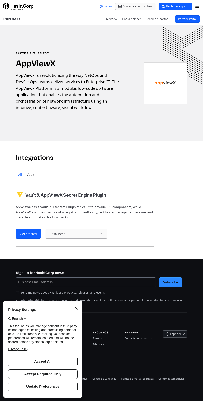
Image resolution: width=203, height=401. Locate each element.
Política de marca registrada (137, 378)
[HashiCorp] (18, 6)
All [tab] (20, 174)
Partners (11, 19)
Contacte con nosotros (138, 338)
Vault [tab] (30, 174)
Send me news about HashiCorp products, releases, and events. (63, 292)
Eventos (97, 338)
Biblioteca (98, 344)
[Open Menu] (197, 6)
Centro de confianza (104, 378)
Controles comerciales (171, 378)
